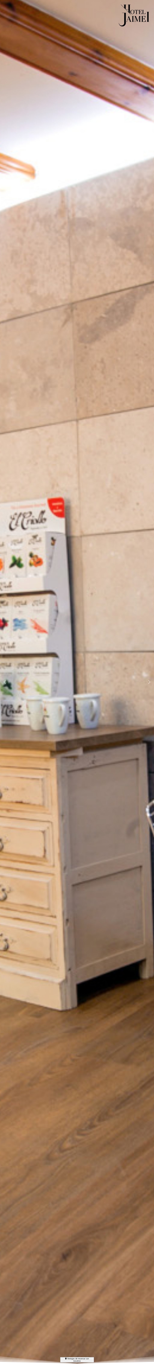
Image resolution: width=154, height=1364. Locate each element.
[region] (77, 682)
